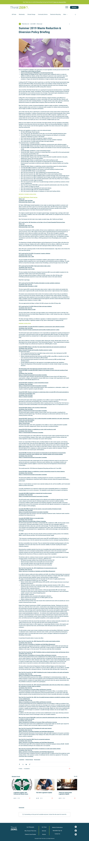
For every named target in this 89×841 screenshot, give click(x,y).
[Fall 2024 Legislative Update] (44, 784)
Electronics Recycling (55, 14)
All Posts (14, 14)
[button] (75, 14)
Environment (37, 759)
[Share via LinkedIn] (26, 764)
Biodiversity (22, 14)
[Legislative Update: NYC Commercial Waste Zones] (22, 784)
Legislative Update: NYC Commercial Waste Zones (21, 793)
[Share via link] (29, 764)
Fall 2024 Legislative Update (44, 792)
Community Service (42, 14)
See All (75, 776)
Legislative (21, 759)
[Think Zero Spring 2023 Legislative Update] (67, 784)
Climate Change (31, 14)
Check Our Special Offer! (59, 2)
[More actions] (69, 24)
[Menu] (67, 7)
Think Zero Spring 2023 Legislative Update (65, 793)
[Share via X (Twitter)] (23, 764)
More (64, 14)
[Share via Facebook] (19, 764)
